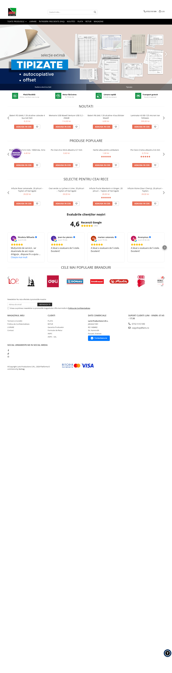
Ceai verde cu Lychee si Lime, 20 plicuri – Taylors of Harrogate (66, 189)
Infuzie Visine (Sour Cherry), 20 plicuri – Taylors (145, 189)
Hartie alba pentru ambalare (106, 150)
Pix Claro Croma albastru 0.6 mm (145, 150)
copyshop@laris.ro (140, 327)
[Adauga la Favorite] (37, 127)
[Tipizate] (86, 57)
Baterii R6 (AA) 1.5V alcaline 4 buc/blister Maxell (106, 116)
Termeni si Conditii (14, 321)
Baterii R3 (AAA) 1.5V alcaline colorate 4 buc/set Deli (27, 116)
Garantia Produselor (56, 327)
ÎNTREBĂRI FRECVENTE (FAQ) (51, 21)
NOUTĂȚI (71, 21)
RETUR (88, 21)
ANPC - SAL (52, 337)
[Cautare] (95, 12)
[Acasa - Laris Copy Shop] (20, 12)
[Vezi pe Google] (13, 238)
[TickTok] (8, 353)
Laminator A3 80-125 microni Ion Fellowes (145, 116)
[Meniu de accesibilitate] (167, 653)
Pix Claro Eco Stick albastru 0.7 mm (66, 150)
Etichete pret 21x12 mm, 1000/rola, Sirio (27, 150)
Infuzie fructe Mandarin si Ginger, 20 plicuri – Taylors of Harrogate (106, 189)
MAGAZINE (98, 21)
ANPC (50, 333)
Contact (10, 330)
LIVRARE (33, 21)
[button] (7, 247)
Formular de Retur (55, 330)
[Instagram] (8, 356)
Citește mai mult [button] (19, 257)
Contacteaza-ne (100, 338)
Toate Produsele (16, 21)
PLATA (80, 21)
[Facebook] (8, 350)
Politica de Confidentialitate (79, 308)
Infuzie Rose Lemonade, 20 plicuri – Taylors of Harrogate (27, 189)
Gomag (21, 369)
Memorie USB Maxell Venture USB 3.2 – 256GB (66, 116)
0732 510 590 (138, 324)
